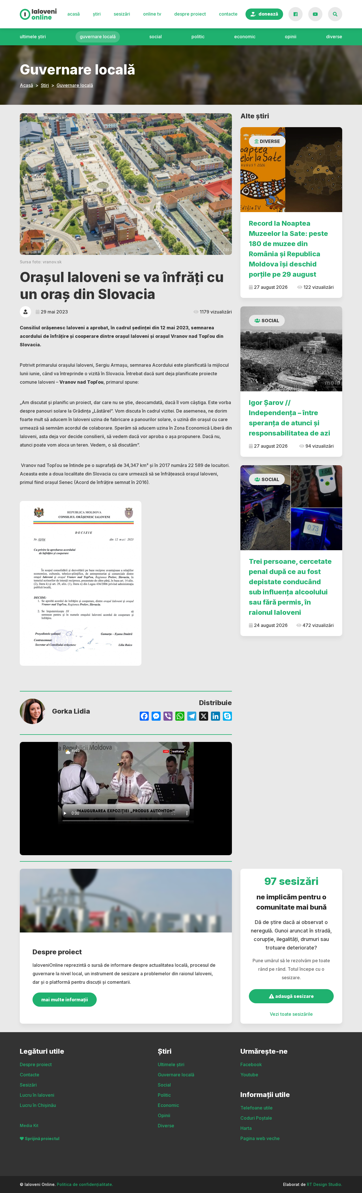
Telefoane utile (256, 1108)
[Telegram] (191, 717)
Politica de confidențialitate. (85, 1184)
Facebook (251, 1064)
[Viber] (168, 717)
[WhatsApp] (179, 717)
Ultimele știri (33, 36)
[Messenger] (156, 717)
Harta (246, 1128)
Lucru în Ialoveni (37, 1095)
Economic (244, 36)
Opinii (290, 36)
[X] (203, 717)
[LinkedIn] (215, 717)
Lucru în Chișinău (38, 1105)
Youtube (249, 1074)
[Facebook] (144, 717)
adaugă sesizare (294, 996)
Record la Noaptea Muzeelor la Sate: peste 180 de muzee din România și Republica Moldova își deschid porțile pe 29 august (288, 248)
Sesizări (122, 14)
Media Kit (29, 1125)
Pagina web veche (260, 1138)
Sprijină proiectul (42, 1138)
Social (155, 36)
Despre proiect (190, 14)
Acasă (73, 14)
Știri (97, 14)
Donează (268, 14)
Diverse (334, 36)
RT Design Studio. (324, 1184)
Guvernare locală (98, 36)
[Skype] (227, 717)
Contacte (228, 14)
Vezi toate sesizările (291, 1014)
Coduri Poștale (256, 1118)
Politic (197, 36)
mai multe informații (64, 999)
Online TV (152, 14)
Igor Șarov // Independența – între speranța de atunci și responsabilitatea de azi (289, 417)
